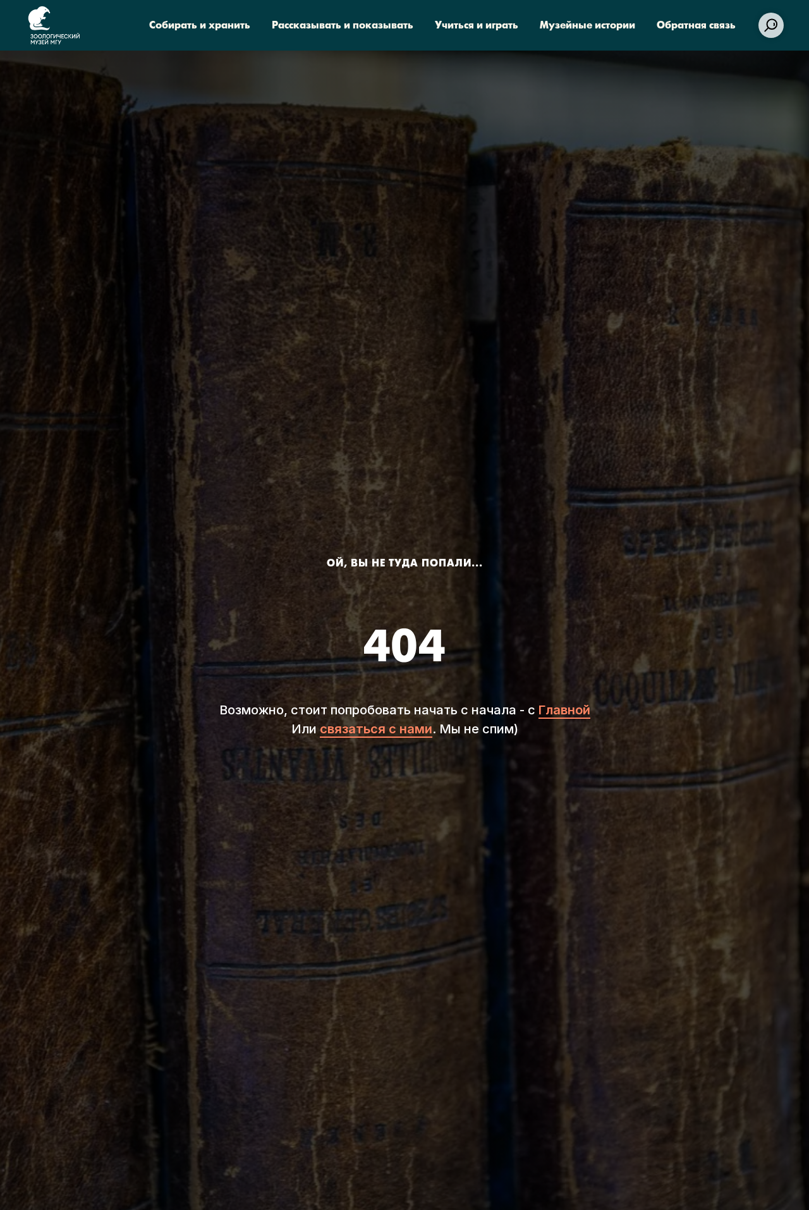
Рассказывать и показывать (342, 25)
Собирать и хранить (199, 25)
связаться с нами (376, 728)
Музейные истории (587, 25)
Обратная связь (696, 25)
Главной (564, 710)
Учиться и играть (476, 25)
